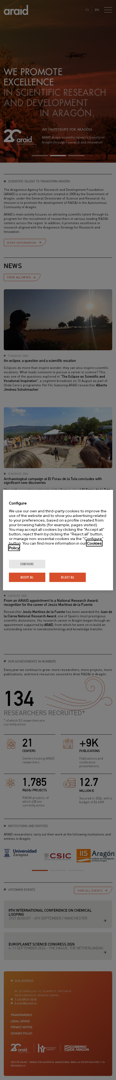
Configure (27, 564)
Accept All (27, 577)
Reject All (67, 577)
